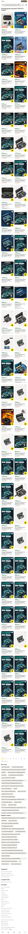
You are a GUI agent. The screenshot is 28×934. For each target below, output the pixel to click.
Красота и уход (4, 901)
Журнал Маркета (4, 925)
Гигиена (2, 892)
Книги (2, 906)
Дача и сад (3, 904)
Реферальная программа (6, 881)
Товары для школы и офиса (6, 908)
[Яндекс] (10, 929)
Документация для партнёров (7, 875)
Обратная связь (4, 921)
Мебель (2, 888)
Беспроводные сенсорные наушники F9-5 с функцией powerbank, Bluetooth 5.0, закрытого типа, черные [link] (20, 205)
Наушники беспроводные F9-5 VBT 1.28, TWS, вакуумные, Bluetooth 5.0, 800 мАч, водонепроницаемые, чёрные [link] (20, 57)
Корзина (19, 932)
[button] (26, 5)
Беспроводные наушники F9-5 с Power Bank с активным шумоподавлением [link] (20, 429)
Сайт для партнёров (5, 876)
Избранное (14, 932)
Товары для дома (4, 897)
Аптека (2, 899)
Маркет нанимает (4, 923)
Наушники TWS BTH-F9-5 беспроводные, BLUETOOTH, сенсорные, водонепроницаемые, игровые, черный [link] (20, 305)
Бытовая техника (4, 890)
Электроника (4, 894)
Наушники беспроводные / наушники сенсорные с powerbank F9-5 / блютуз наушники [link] (20, 155)
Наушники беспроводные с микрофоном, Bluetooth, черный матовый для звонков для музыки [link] (20, 180)
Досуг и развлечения (5, 887)
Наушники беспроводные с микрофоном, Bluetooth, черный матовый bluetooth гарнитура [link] (7, 57)
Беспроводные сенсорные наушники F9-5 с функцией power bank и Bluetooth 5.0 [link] (20, 330)
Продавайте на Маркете (6, 873)
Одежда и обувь (4, 895)
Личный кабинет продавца (6, 871)
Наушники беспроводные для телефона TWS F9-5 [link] (7, 230)
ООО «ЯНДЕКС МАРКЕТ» (9, 927)
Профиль (25, 932)
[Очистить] (22, 5)
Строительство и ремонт (6, 913)
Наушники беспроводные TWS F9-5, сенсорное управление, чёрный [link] (7, 81)
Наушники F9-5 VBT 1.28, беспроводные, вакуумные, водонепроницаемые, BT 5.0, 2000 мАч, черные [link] (20, 380)
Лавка (8, 932)
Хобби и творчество (5, 902)
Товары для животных (5, 911)
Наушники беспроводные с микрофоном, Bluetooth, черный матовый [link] (20, 255)
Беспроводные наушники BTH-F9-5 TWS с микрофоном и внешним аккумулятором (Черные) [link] (7, 205)
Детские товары (4, 915)
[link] (5, 767)
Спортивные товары (5, 909)
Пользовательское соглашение (7, 919)
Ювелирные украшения (6, 916)
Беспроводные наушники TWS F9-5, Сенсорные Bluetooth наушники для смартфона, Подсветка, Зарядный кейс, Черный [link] (20, 81)
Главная (3, 932)
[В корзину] (12, 26)
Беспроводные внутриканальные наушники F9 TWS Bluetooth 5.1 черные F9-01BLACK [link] (7, 355)
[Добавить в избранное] (12, 13)
